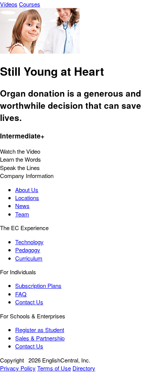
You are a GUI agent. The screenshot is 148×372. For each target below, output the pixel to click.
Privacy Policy (18, 368)
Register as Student (39, 330)
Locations (27, 198)
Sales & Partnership (40, 338)
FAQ (21, 294)
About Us (26, 190)
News (22, 206)
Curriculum (29, 258)
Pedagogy (27, 250)
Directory (83, 368)
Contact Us (29, 302)
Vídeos (8, 4)
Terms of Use (54, 368)
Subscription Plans (38, 285)
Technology (29, 242)
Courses (29, 4)
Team (22, 214)
